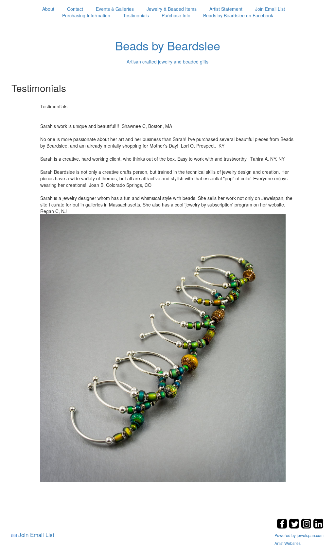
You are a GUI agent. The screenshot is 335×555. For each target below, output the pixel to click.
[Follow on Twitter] (295, 527)
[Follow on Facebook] (283, 527)
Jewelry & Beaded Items (172, 9)
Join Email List (270, 9)
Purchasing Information (86, 15)
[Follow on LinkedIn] (318, 527)
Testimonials (136, 15)
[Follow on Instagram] (307, 527)
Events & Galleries (115, 9)
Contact (75, 9)
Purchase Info (176, 15)
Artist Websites (287, 543)
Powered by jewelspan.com (299, 535)
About (48, 9)
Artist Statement (225, 9)
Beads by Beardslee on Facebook (238, 15)
